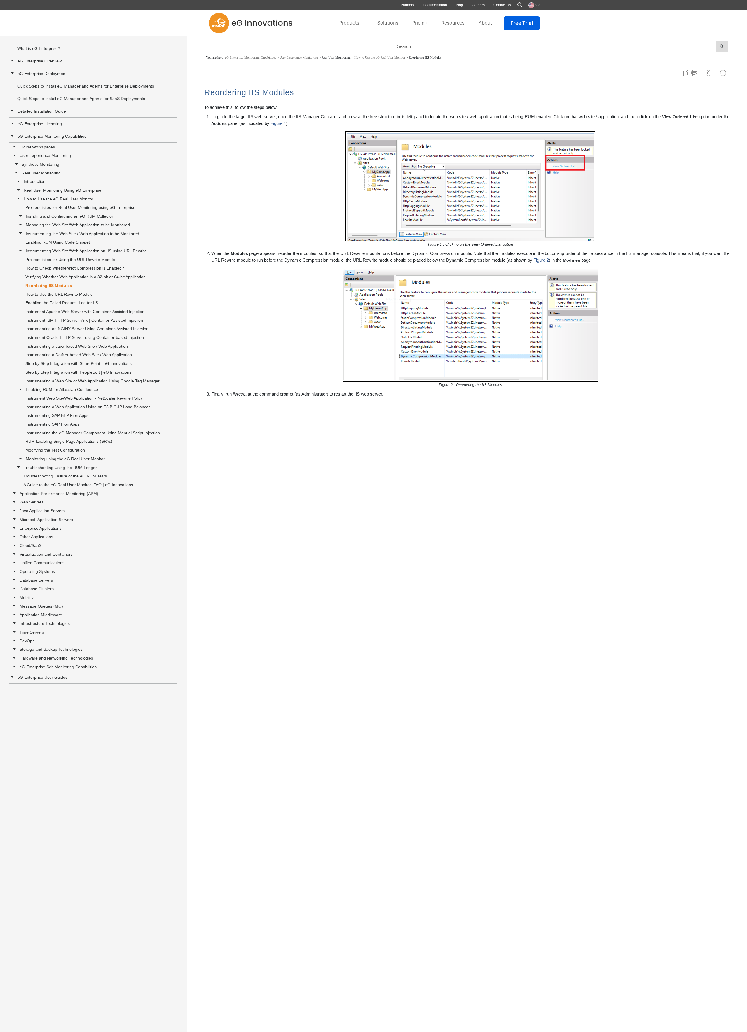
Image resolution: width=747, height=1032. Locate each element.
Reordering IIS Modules (48, 285)
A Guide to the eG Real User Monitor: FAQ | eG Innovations (78, 484)
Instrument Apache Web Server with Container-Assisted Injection (84, 311)
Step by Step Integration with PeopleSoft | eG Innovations (78, 372)
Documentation (435, 5)
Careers (478, 5)
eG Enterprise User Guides (42, 677)
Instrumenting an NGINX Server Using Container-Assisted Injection (87, 328)
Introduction (35, 181)
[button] (13, 136)
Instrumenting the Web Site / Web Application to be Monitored (82, 233)
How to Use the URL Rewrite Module (59, 294)
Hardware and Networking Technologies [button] (56, 658)
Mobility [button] (27, 597)
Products (349, 23)
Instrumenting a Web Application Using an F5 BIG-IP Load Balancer (87, 407)
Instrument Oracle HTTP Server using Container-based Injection (84, 337)
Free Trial (521, 23)
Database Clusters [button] (37, 588)
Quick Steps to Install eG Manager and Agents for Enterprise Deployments (85, 86)
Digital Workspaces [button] (37, 147)
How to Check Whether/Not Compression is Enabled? (74, 268)
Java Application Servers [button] (42, 510)
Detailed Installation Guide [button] (42, 111)
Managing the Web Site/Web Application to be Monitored (78, 225)
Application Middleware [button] (41, 615)
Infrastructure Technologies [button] (45, 623)
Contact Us (502, 5)
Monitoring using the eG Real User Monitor (65, 458)
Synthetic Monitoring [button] (40, 164)
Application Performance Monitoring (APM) (59, 493)
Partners (407, 5)
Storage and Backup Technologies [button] (51, 649)
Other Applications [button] (36, 536)
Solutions (387, 23)
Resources (453, 23)
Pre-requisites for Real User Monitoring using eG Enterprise (80, 207)
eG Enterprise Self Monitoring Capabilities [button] (58, 666)
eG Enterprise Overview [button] (40, 61)
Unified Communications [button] (42, 562)
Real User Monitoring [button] (41, 173)
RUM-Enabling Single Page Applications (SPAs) (68, 441)
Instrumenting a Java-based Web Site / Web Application (76, 346)
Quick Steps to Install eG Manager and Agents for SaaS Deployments (81, 98)
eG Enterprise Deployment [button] (42, 73)
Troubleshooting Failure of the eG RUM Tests (65, 476)
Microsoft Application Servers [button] (46, 519)
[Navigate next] (723, 73)
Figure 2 (541, 260)
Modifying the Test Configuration (55, 450)
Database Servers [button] (36, 580)
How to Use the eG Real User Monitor (58, 199)
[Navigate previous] (711, 73)
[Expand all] (685, 73)
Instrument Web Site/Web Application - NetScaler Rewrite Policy (84, 398)
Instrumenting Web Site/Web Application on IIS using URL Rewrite (86, 251)
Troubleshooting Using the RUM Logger (60, 467)
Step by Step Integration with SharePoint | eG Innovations (78, 363)
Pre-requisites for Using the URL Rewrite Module (70, 259)
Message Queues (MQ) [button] (41, 606)
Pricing (419, 23)
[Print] (697, 73)
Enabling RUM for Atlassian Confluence (62, 389)
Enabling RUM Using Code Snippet (57, 242)
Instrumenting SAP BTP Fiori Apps (56, 415)
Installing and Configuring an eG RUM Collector (69, 216)
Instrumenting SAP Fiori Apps (52, 424)
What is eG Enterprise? (38, 48)
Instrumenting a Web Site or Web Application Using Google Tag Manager (92, 381)
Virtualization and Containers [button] (46, 554)
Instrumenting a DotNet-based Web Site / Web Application (78, 354)
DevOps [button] (27, 641)
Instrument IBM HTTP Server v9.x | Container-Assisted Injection (84, 320)
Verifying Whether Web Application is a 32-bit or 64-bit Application (85, 276)
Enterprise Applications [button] (41, 528)
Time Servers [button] (32, 632)
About (485, 23)
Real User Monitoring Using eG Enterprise (62, 190)
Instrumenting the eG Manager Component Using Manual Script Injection (92, 433)
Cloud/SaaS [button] (30, 545)
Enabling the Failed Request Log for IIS (61, 302)
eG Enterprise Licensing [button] (40, 123)
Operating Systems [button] (37, 571)
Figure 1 (278, 123)
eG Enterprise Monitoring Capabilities (52, 136)
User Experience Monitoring (45, 155)
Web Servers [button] (31, 502)
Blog (459, 5)
